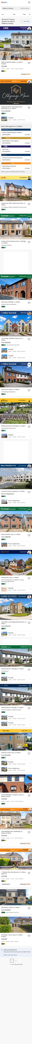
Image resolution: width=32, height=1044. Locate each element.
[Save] (29, 14)
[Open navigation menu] (29, 2)
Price (3, 14)
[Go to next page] (20, 960)
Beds (14, 14)
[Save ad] (29, 63)
